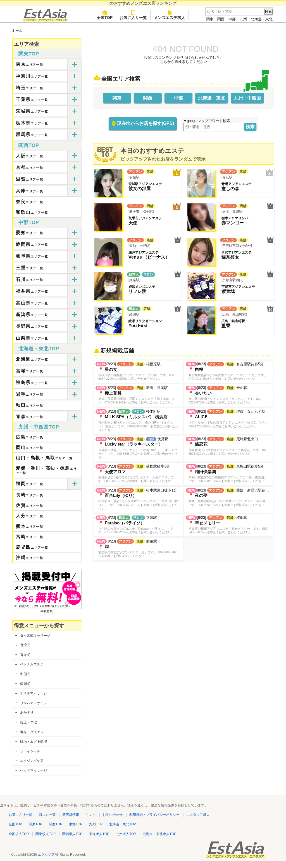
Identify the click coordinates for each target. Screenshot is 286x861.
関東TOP (28, 54)
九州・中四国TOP (38, 427)
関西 (221, 19)
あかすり (27, 712)
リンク (91, 815)
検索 (250, 126)
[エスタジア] (45, 20)
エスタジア (46, 855)
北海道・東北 (262, 19)
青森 (29, 416)
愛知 (29, 232)
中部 (232, 19)
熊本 (29, 526)
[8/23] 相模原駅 (136, 371)
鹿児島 (32, 547)
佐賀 (29, 505)
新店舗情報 (70, 815)
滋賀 (29, 179)
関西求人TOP (72, 834)
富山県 (32, 302)
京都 (29, 167)
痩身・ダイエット (33, 732)
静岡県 (32, 244)
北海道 (32, 359)
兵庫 (29, 190)
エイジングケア (32, 761)
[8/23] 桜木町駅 (137, 420)
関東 (209, 19)
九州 (243, 19)
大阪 (29, 155)
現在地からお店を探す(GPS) (145, 123)
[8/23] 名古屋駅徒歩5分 (227, 371)
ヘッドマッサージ (33, 770)
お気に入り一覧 (133, 17)
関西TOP (28, 145)
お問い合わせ (113, 815)
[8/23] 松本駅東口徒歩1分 (137, 499)
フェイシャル (30, 751)
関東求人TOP (45, 834)
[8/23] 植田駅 (227, 524)
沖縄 (29, 557)
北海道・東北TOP (38, 348)
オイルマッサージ (33, 693)
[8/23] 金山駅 (224, 395)
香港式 (25, 655)
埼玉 (29, 87)
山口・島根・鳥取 (44, 457)
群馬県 (32, 134)
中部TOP (28, 222)
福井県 (32, 291)
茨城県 (32, 111)
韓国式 (25, 684)
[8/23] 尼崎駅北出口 (227, 446)
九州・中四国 (247, 98)
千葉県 (32, 99)
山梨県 (32, 337)
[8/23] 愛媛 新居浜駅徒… (228, 497)
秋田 (29, 405)
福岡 (29, 483)
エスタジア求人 (198, 815)
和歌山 (32, 212)
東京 (29, 64)
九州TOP (96, 824)
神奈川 (32, 76)
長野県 (32, 326)
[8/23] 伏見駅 (137, 448)
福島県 (32, 382)
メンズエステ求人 (169, 17)
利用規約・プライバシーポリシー (154, 815)
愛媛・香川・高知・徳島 (46, 470)
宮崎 (29, 536)
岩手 (29, 394)
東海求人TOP (99, 834)
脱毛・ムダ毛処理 (33, 741)
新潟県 (32, 314)
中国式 (25, 674)
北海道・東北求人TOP (159, 834)
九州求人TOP (126, 834)
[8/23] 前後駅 (137, 548)
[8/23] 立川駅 (135, 524)
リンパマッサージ (33, 703)
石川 (29, 279)
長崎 (29, 494)
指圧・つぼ (28, 722)
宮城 (29, 370)
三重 (29, 267)
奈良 (29, 201)
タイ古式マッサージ (35, 636)
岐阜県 (32, 256)
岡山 (29, 447)
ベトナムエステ (32, 664)
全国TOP (105, 17)
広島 (29, 436)
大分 (29, 515)
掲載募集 (46, 611)
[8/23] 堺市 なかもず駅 (227, 418)
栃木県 (32, 122)
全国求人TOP (19, 834)
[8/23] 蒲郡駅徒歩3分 (135, 473)
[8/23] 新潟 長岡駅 (136, 395)
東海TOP (75, 824)
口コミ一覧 (47, 815)
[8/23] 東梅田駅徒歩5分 (227, 473)
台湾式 (25, 645)
